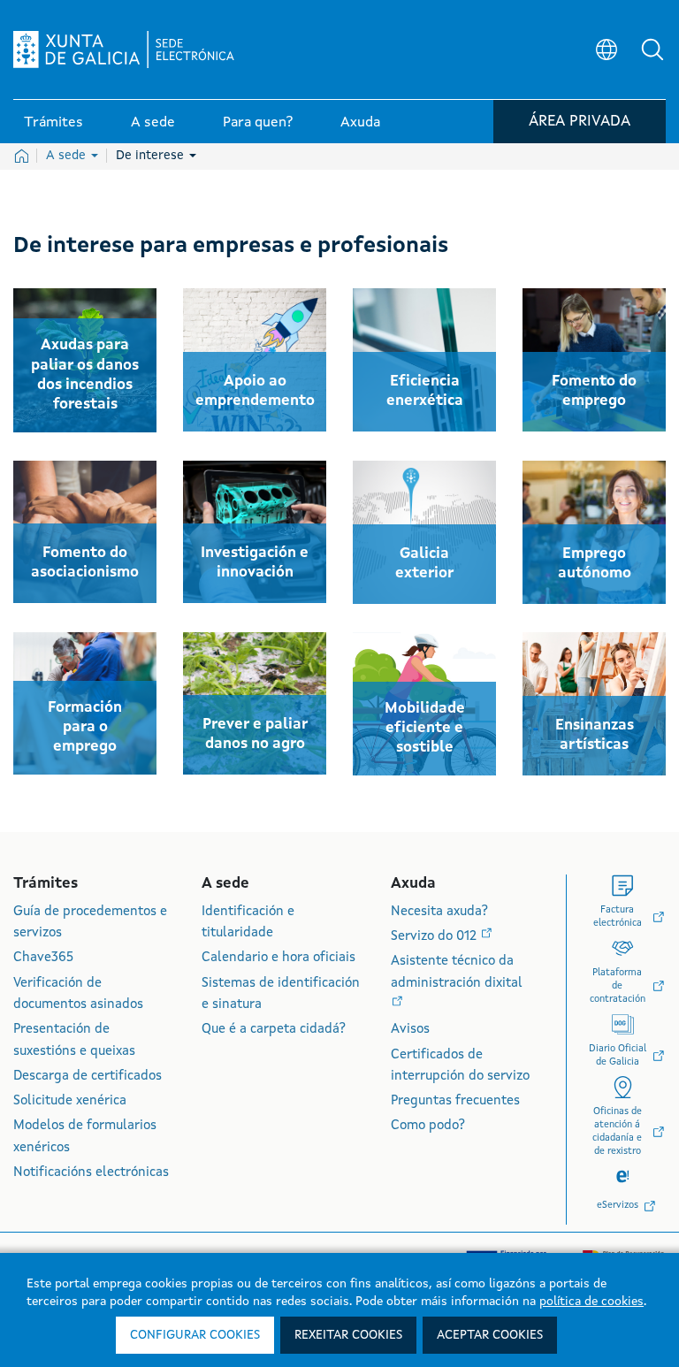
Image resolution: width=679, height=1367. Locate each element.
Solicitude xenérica (69, 1101)
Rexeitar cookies (348, 1335)
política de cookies (591, 1301)
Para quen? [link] (258, 123)
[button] (652, 49)
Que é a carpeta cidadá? (274, 1029)
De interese (151, 155)
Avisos (410, 1029)
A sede (67, 155)
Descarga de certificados (87, 1076)
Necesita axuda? (439, 912)
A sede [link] (153, 123)
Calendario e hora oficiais (278, 958)
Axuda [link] (360, 123)
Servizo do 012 (435, 936)
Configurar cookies (195, 1335)
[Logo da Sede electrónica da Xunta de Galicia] (123, 49)
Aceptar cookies (490, 1335)
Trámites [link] (53, 123)
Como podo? (428, 1126)
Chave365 (43, 958)
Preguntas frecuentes (455, 1101)
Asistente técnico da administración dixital (457, 972)
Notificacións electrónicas (91, 1173)
